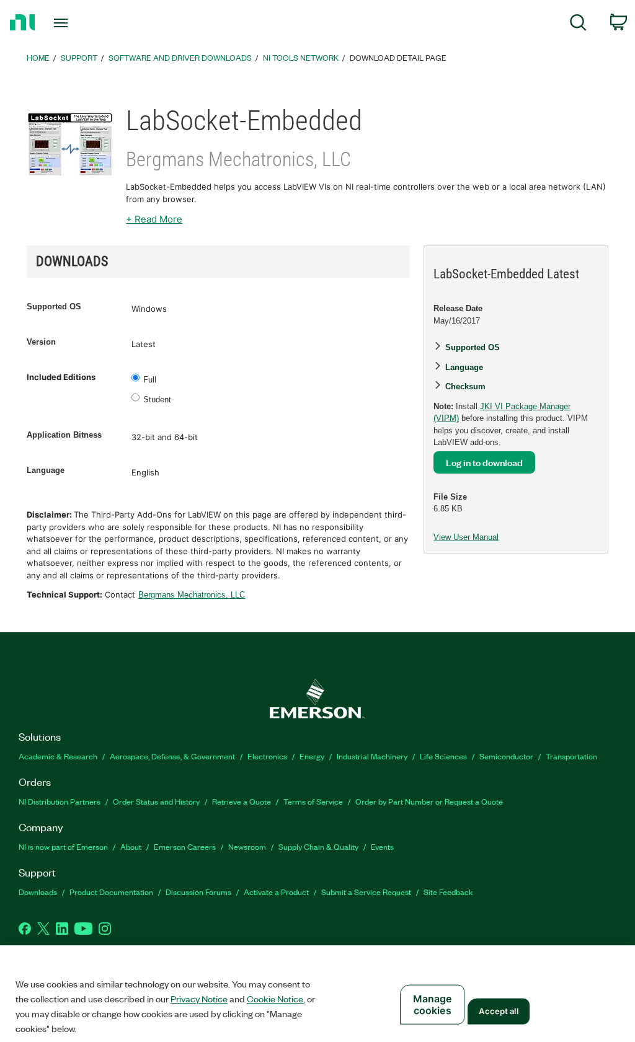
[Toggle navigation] (82, 23)
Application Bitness (64, 434)
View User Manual (466, 537)
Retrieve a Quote (241, 801)
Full (149, 379)
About (130, 846)
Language (45, 470)
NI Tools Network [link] (301, 57)
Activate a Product (276, 892)
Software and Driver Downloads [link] (180, 57)
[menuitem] (578, 24)
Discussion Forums (198, 892)
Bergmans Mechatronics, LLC (191, 594)
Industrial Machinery (372, 756)
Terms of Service (313, 801)
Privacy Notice (199, 998)
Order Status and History (156, 801)
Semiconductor (506, 756)
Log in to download (484, 462)
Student (157, 399)
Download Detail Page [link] (398, 57)
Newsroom (247, 846)
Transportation (571, 756)
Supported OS (54, 306)
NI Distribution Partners (59, 801)
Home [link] (38, 57)
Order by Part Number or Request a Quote (429, 801)
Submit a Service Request (366, 892)
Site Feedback (448, 892)
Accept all (498, 1011)
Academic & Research (58, 756)
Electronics (267, 756)
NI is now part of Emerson (63, 846)
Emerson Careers (185, 846)
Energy (312, 756)
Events (382, 846)
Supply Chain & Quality (318, 846)
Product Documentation (111, 892)
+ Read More (154, 219)
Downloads (38, 892)
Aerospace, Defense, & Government (172, 756)
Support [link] (79, 57)
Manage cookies (432, 1004)
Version (41, 342)
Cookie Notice (275, 998)
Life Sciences (443, 756)
